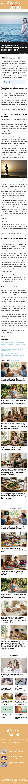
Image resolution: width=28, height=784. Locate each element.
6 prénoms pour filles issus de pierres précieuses (6, 703)
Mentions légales (23, 780)
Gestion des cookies (12, 780)
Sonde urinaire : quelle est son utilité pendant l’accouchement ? (21, 689)
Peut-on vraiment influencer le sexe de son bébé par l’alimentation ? (14, 449)
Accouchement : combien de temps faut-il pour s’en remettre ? (6, 689)
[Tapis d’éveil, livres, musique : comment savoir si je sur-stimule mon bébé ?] (14, 539)
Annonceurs (22, 779)
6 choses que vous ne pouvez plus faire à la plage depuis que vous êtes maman (13, 344)
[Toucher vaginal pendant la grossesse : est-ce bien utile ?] (21, 696)
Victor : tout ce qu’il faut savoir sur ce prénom (6, 716)
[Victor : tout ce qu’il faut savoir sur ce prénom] (7, 709)
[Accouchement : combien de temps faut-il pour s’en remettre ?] (7, 681)
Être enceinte (14, 360)
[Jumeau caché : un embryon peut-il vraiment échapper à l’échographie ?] (14, 369)
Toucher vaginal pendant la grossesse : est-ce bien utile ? (21, 703)
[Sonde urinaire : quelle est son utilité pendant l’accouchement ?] (21, 681)
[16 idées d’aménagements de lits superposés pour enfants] (14, 665)
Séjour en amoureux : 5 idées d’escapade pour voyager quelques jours (13, 355)
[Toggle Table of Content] (22, 82)
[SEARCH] (26, 5)
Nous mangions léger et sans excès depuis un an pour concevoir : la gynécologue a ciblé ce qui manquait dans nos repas (13, 496)
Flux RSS (14, 782)
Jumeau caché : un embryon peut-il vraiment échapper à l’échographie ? (13, 380)
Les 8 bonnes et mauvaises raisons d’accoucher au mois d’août (21, 716)
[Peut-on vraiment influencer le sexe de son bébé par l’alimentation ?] (14, 438)
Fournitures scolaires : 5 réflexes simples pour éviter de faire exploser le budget (14, 573)
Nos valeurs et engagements (10, 779)
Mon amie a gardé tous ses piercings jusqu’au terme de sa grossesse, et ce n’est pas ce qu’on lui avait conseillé (14, 402)
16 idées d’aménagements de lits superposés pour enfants (12, 675)
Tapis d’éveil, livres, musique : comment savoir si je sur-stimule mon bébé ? (14, 550)
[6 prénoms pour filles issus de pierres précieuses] (7, 696)
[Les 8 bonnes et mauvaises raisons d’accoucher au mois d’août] (21, 709)
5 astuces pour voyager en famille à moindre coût (13, 350)
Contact (3, 780)
